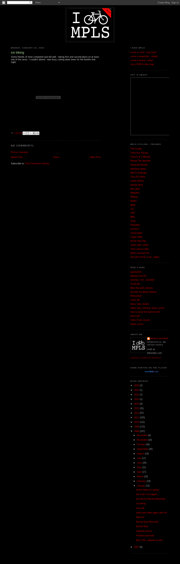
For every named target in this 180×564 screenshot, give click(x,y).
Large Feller (136, 237)
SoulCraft (135, 284)
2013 (137, 408)
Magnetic (135, 192)
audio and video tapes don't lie (151, 512)
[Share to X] (31, 133)
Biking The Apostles (140, 160)
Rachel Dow (142, 526)
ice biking (141, 503)
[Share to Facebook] (34, 133)
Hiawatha (135, 224)
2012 (137, 413)
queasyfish (136, 272)
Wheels (134, 196)
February (142, 481)
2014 (137, 403)
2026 (137, 385)
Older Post (95, 157)
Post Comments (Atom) (37, 163)
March (140, 476)
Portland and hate (145, 535)
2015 (137, 399)
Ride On (140, 517)
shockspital (136, 233)
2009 (137, 426)
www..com (151, 371)
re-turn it (134, 229)
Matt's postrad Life (139, 253)
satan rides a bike (139, 245)
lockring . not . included (142, 279)
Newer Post (17, 157)
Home (56, 157)
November (142, 440)
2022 (137, 390)
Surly (133, 221)
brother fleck (136, 184)
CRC (132, 213)
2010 (137, 422)
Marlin (133, 201)
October (141, 444)
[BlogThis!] (27, 133)
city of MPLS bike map (142, 64)
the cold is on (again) (146, 494)
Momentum (136, 296)
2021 (137, 394)
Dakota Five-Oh (138, 276)
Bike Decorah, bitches (141, 288)
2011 (137, 417)
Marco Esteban (159, 338)
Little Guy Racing (139, 152)
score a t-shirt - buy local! (143, 52)
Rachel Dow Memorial (147, 521)
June (140, 462)
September (143, 449)
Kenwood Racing (138, 164)
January (141, 485)
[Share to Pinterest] (37, 133)
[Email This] (24, 133)
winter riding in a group (147, 489)
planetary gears (138, 168)
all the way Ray (138, 241)
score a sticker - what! (141, 60)
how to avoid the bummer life (145, 312)
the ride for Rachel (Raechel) (150, 499)
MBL (132, 217)
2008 (137, 431)
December (142, 435)
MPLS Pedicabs (138, 172)
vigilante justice (144, 531)
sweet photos (137, 180)
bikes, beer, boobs (139, 304)
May (139, 467)
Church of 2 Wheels (140, 156)
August (141, 453)
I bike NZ (135, 300)
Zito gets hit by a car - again (144, 257)
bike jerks (135, 189)
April (139, 472)
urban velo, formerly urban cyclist (147, 308)
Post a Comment (19, 152)
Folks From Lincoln (140, 320)
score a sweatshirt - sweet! (144, 56)
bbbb (132, 205)
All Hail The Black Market (143, 292)
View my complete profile (145, 358)
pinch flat (135, 316)
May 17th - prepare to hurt (149, 540)
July (139, 458)
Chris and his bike (139, 249)
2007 (137, 547)
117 (132, 208)
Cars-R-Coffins (137, 176)
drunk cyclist (136, 324)
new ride (140, 508)
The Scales (136, 148)
